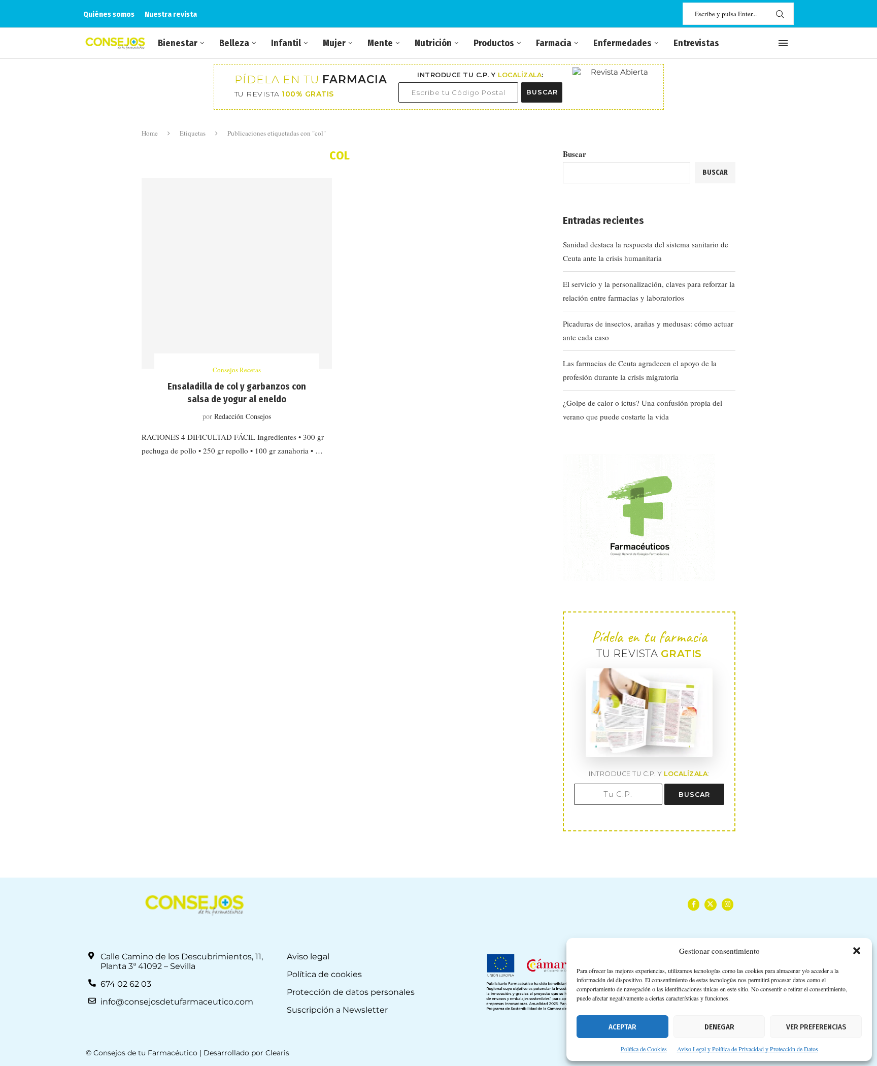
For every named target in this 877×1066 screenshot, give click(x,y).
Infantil (286, 43)
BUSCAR (542, 92)
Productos (494, 43)
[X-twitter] (710, 904)
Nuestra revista (171, 14)
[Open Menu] (783, 43)
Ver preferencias (816, 1026)
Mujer (334, 43)
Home (150, 133)
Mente (380, 43)
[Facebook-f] (693, 904)
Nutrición (433, 43)
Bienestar (177, 43)
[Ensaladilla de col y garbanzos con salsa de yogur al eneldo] (237, 273)
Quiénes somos (108, 14)
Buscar (574, 153)
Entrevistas (696, 43)
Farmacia (553, 43)
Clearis (277, 1052)
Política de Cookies (644, 1049)
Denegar (719, 1026)
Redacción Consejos (242, 416)
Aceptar (622, 1026)
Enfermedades (622, 43)
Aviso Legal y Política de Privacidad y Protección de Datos (747, 1049)
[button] (857, 951)
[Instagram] (727, 904)
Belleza (234, 43)
